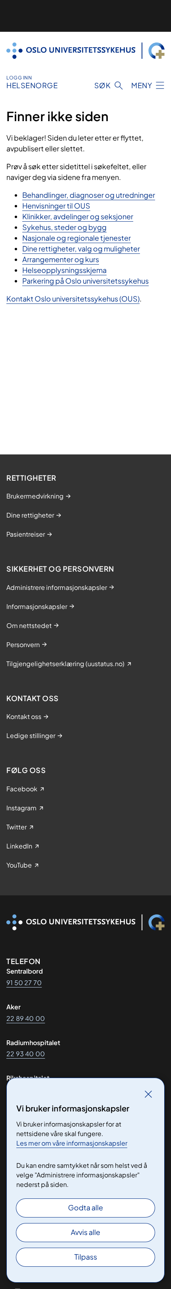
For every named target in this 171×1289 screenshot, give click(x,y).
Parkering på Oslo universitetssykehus (85, 280)
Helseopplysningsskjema (64, 269)
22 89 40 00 (25, 1018)
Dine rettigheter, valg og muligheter (81, 248)
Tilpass (85, 1256)
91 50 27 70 (24, 982)
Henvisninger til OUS (56, 205)
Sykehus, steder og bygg (64, 227)
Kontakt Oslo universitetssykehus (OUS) (73, 298)
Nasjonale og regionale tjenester (76, 237)
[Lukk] (148, 1094)
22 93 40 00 (25, 1053)
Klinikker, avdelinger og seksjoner (77, 216)
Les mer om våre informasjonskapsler (71, 1143)
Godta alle (85, 1207)
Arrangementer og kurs (60, 259)
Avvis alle (85, 1232)
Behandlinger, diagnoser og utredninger (88, 194)
